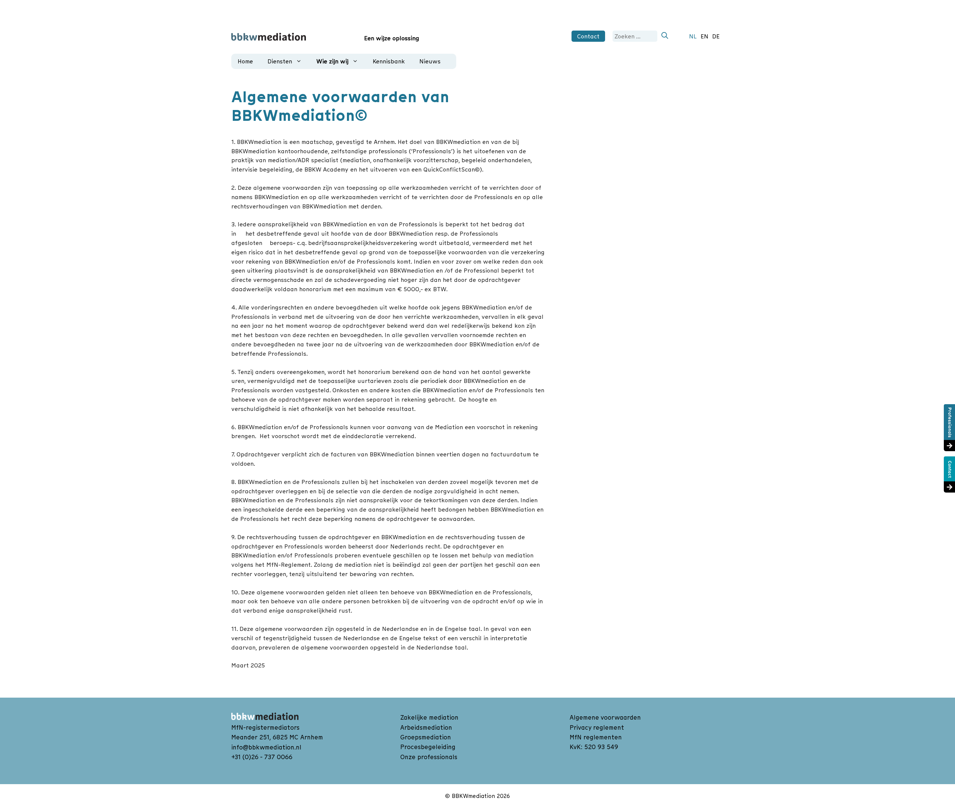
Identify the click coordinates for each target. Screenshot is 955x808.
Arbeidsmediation (426, 727)
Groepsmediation (425, 737)
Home (245, 61)
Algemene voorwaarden (605, 717)
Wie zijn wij (332, 61)
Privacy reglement (597, 727)
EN (704, 36)
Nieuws (430, 61)
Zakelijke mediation (429, 717)
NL (693, 36)
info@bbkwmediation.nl (266, 747)
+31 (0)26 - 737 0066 (261, 756)
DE (716, 36)
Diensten (279, 61)
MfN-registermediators (265, 727)
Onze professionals (428, 756)
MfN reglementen (596, 737)
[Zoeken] (664, 36)
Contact (588, 36)
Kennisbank (389, 61)
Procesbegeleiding (427, 746)
